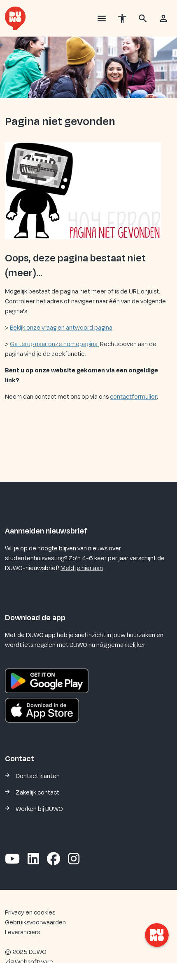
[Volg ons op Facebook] (53, 859)
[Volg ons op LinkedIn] (33, 859)
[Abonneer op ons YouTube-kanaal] (12, 859)
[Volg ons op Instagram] (73, 859)
